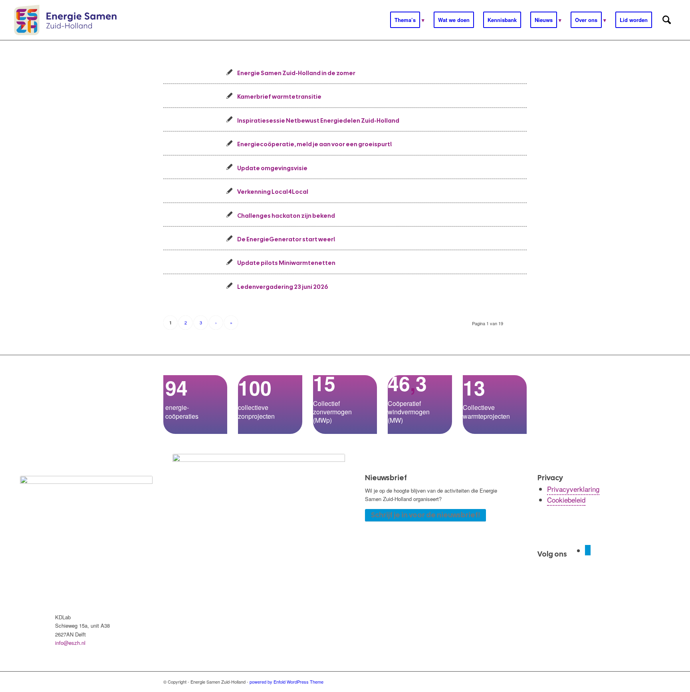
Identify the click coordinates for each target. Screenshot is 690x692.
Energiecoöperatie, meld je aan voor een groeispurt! (314, 144)
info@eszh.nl (70, 642)
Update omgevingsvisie (272, 168)
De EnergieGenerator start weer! (286, 239)
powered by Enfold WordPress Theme (286, 681)
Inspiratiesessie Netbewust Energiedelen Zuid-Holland (318, 120)
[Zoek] (666, 20)
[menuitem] (407, 20)
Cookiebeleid (566, 500)
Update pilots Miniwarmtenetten (286, 262)
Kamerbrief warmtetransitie (279, 96)
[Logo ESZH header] (65, 20)
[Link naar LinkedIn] (588, 550)
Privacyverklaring (573, 489)
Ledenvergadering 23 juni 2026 (282, 286)
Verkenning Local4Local (272, 191)
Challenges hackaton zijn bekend (286, 215)
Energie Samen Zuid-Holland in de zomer (296, 73)
